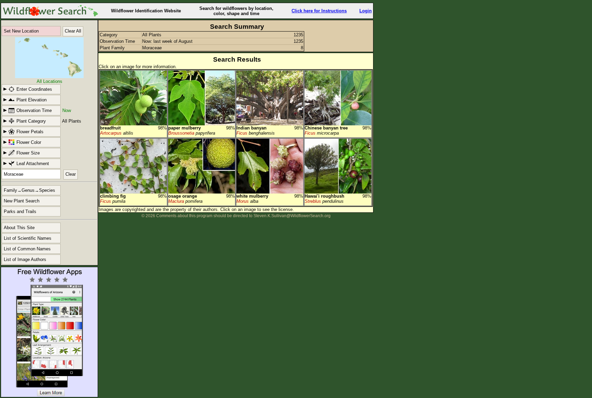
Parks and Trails (20, 211)
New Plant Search (21, 200)
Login (365, 10)
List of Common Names (27, 248)
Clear (70, 174)
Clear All (73, 31)
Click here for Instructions (319, 10)
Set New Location (21, 31)
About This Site (19, 227)
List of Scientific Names (27, 238)
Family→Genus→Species (29, 190)
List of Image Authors (25, 259)
